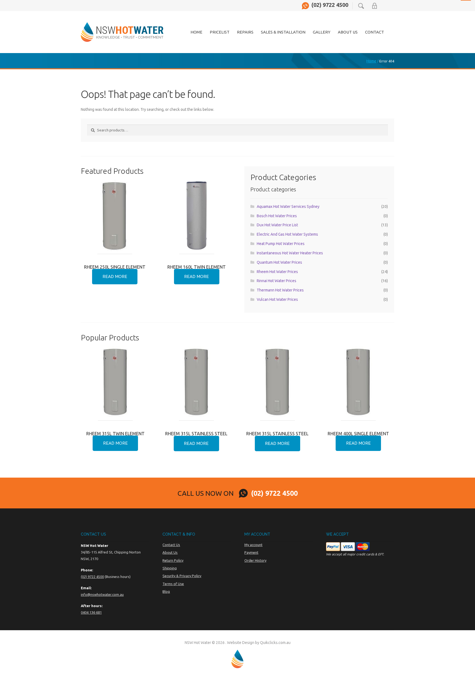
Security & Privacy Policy (181, 576)
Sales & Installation (283, 32)
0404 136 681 (91, 612)
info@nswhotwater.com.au (102, 594)
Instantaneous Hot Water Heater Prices (290, 253)
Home (196, 32)
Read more (115, 276)
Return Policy (172, 560)
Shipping (169, 568)
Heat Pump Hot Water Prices (281, 243)
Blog (166, 591)
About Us (348, 32)
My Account (374, 6)
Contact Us (171, 545)
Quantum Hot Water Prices (279, 262)
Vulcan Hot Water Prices (277, 299)
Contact (374, 32)
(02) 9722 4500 (329, 5)
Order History (255, 560)
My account (253, 545)
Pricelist (220, 32)
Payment (251, 552)
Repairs (245, 32)
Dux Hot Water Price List (277, 225)
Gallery (321, 32)
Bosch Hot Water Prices (277, 216)
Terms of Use (173, 584)
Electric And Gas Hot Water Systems (287, 234)
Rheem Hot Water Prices (277, 271)
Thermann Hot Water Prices (280, 290)
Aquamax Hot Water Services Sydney (288, 206)
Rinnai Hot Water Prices (276, 281)
